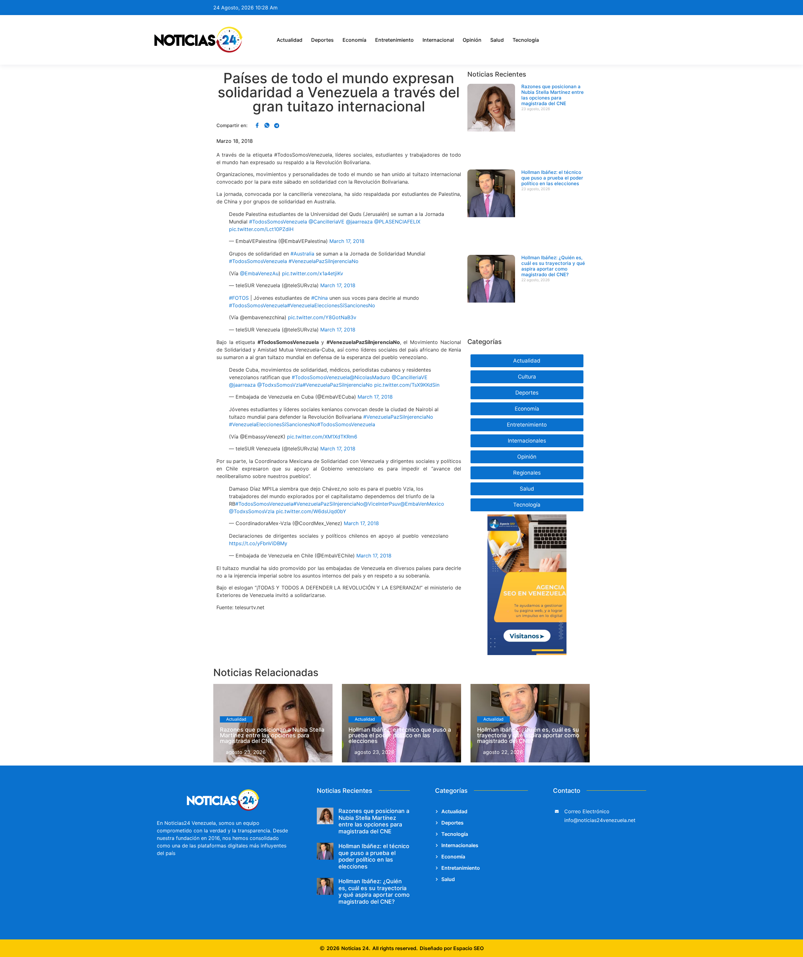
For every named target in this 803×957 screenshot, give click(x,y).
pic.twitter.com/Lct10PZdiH (261, 229)
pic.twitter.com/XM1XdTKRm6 (322, 436)
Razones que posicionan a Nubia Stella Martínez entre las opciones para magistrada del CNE (552, 94)
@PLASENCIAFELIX (397, 221)
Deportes (322, 40)
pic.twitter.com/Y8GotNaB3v (322, 317)
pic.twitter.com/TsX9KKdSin (406, 385)
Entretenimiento (394, 40)
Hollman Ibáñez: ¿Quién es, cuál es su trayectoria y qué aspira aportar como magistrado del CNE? (553, 266)
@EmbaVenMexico (422, 504)
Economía (354, 40)
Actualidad (289, 40)
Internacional (438, 40)
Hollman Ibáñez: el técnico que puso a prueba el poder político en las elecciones (552, 177)
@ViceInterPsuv (381, 504)
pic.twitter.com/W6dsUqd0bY (311, 511)
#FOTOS (239, 298)
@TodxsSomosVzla (280, 385)
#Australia (302, 253)
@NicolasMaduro (370, 377)
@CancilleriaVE (326, 221)
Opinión (472, 40)
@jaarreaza (359, 221)
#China (319, 298)
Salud (497, 40)
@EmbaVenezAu (259, 273)
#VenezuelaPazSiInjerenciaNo (338, 385)
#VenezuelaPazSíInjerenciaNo (324, 261)
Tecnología (526, 40)
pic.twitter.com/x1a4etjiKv (312, 273)
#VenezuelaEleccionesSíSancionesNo (331, 305)
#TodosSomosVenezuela (278, 221)
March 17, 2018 (346, 241)
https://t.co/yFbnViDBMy (258, 543)
